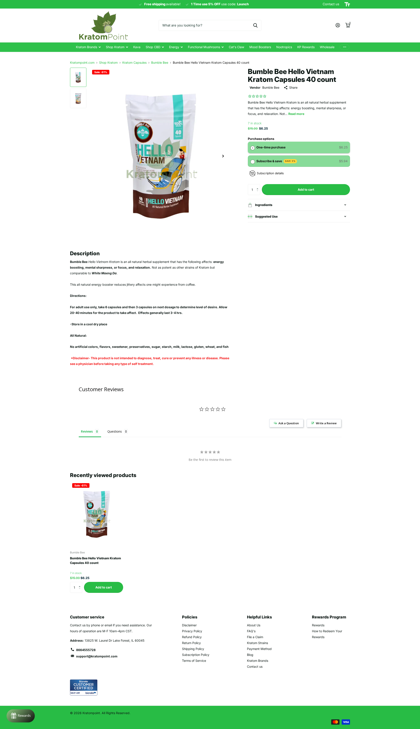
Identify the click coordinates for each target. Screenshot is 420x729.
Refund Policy (192, 637)
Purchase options (261, 139)
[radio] (252, 147)
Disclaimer (189, 625)
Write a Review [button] (326, 423)
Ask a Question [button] (288, 423)
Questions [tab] (114, 431)
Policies (189, 617)
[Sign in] (337, 25)
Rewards (318, 625)
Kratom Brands (86, 47)
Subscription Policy (195, 655)
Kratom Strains (257, 643)
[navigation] (78, 77)
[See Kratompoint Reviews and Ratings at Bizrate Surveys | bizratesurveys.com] (83, 688)
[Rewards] (21, 715)
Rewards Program (329, 617)
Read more (296, 114)
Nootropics (284, 47)
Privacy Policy (192, 631)
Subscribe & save (276, 161)
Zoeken (255, 25)
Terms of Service (194, 660)
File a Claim (255, 637)
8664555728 (86, 650)
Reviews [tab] (87, 431)
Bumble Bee (270, 87)
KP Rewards (306, 47)
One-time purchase (270, 147)
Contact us (254, 666)
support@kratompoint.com (96, 656)
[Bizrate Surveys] (91, 693)
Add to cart (306, 189)
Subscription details (270, 173)
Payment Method (259, 649)
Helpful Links (259, 617)
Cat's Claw (236, 47)
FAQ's (251, 631)
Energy (174, 47)
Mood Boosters (260, 47)
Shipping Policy (193, 649)
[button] (258, 186)
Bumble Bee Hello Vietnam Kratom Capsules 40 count (95, 560)
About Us (253, 625)
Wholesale (327, 47)
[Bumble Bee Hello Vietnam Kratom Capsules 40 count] (96, 514)
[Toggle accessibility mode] (347, 4)
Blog (250, 655)
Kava (136, 47)
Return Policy (191, 643)
